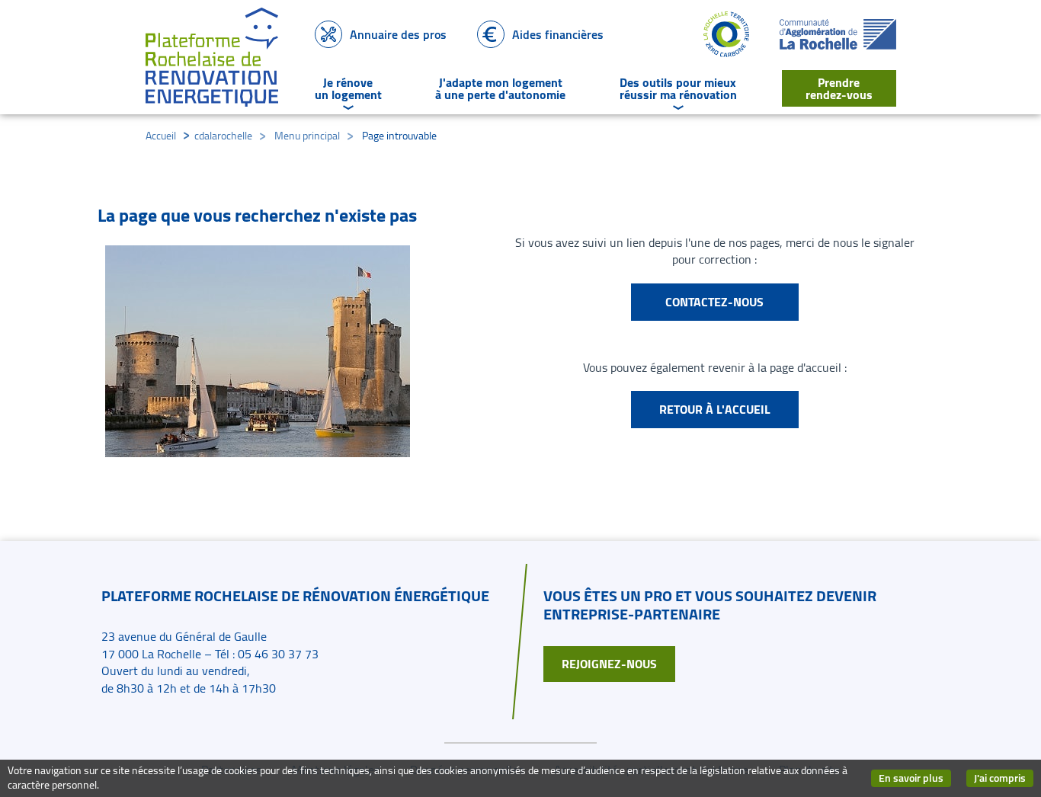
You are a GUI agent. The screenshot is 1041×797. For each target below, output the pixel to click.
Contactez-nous (714, 301)
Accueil (161, 136)
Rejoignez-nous (609, 663)
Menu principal (307, 136)
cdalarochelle (223, 136)
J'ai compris (1003, 779)
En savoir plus (915, 779)
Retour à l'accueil (714, 409)
